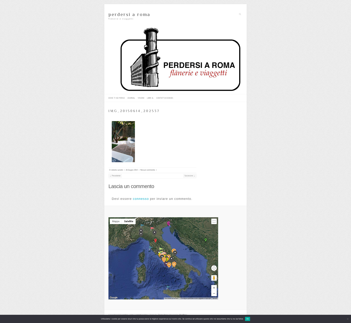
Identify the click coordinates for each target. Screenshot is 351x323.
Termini (215, 298)
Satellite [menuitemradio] (128, 221)
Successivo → (190, 176)
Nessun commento (147, 170)
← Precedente (115, 176)
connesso (141, 199)
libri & (150, 98)
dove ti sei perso (116, 98)
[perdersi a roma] (175, 28)
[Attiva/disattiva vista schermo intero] (214, 221)
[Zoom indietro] (214, 293)
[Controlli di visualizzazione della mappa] (214, 268)
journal (131, 98)
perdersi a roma (129, 14)
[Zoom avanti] (214, 288)
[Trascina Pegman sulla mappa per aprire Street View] (214, 278)
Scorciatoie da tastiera (171, 298)
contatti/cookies (164, 98)
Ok (247, 319)
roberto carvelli (117, 170)
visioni (141, 98)
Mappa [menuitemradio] (115, 221)
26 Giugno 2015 (132, 170)
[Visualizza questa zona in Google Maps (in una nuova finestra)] (113, 297)
